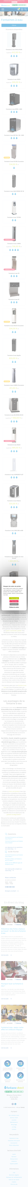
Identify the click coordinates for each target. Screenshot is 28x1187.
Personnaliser (14, 604)
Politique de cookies (14, 607)
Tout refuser (14, 601)
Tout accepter (14, 598)
